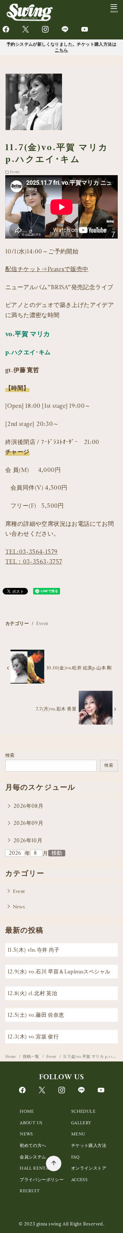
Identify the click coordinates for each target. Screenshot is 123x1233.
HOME (27, 1111)
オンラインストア (88, 1168)
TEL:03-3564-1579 (31, 551)
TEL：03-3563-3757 (33, 561)
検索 (10, 755)
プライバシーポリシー (42, 1179)
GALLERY (81, 1123)
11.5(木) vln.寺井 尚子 (34, 949)
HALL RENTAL (35, 1168)
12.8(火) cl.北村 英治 (32, 993)
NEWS (26, 1134)
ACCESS (79, 1179)
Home (11, 1056)
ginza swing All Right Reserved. (70, 1224)
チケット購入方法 (88, 1145)
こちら (61, 50)
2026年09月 (28, 823)
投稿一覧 (31, 1056)
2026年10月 (27, 840)
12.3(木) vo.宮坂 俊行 (33, 1036)
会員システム (33, 1157)
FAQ (75, 1157)
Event (15, 171)
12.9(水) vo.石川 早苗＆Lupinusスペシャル (59, 971)
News (19, 906)
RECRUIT (30, 1191)
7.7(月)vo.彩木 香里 (56, 709)
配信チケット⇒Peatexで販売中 (47, 269)
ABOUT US (31, 1123)
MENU (78, 1134)
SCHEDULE (83, 1111)
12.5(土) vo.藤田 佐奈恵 (36, 1015)
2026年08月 (28, 806)
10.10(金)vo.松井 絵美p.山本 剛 (79, 667)
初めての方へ (33, 1145)
